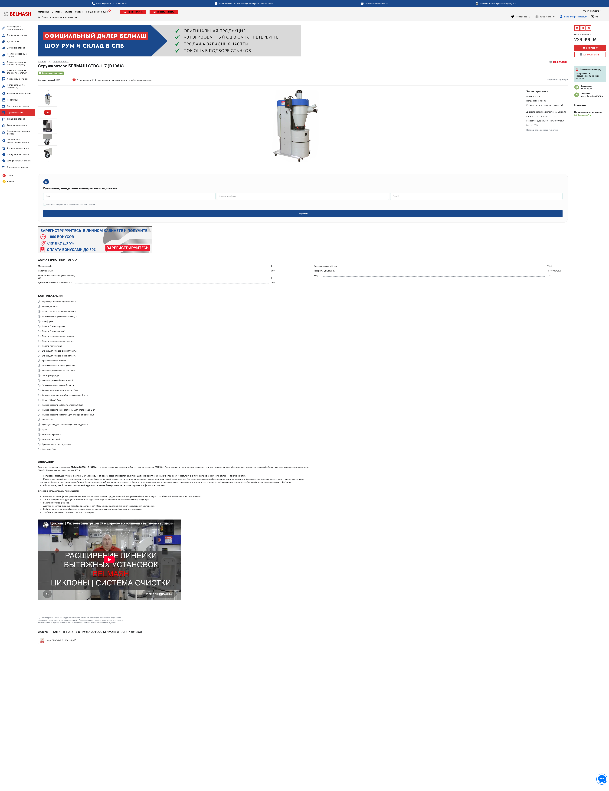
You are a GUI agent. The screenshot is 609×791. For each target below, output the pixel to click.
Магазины (43, 12)
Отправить (303, 213)
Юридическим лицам (97, 12)
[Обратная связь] (601, 779)
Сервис (79, 12)
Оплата (68, 12)
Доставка (57, 12)
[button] (47, 90)
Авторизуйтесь (583, 73)
